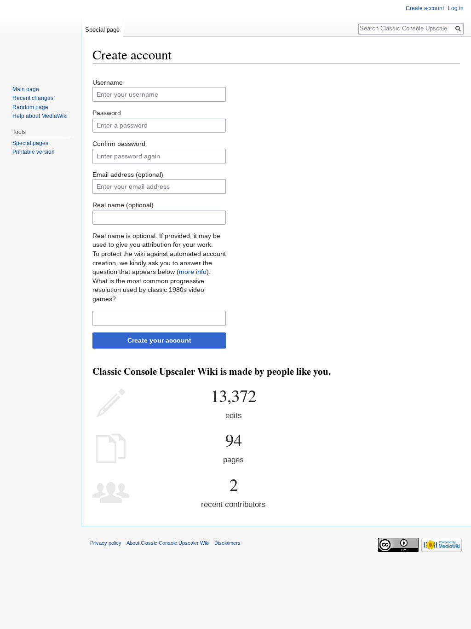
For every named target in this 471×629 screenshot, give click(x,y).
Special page (102, 29)
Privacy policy (105, 543)
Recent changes (32, 98)
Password (106, 112)
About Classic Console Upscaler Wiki (167, 543)
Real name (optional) (123, 205)
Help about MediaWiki (40, 116)
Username (107, 82)
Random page (30, 107)
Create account (425, 8)
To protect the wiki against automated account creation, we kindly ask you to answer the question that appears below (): (159, 262)
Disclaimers (227, 543)
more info (193, 271)
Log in (456, 8)
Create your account (159, 340)
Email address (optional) (127, 174)
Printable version (33, 152)
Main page (25, 89)
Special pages (30, 143)
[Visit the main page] (40, 37)
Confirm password (118, 143)
